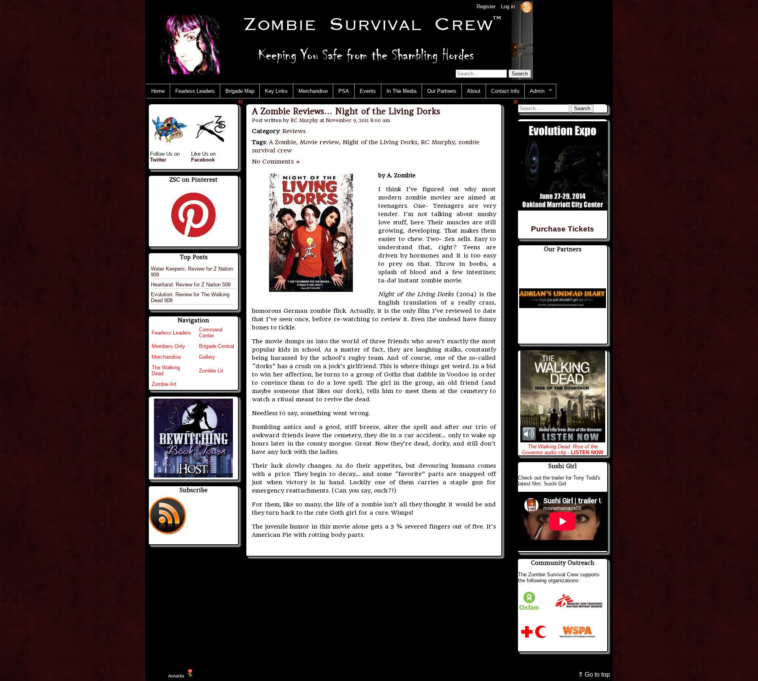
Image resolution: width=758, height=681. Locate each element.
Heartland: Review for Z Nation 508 (191, 285)
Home (158, 91)
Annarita (176, 675)
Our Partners (441, 91)
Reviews (294, 131)
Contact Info (505, 91)
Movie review (319, 142)
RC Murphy (304, 120)
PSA (343, 91)
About (473, 91)
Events (368, 91)
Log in (508, 6)
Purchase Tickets (562, 229)
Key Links (276, 91)
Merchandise (313, 91)
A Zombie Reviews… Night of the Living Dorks (346, 111)
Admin (534, 91)
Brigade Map (239, 91)
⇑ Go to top (594, 674)
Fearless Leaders (195, 91)
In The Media (402, 91)
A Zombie (282, 142)
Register (486, 6)
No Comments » (276, 161)
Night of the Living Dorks (380, 142)
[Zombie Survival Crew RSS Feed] (526, 6)
